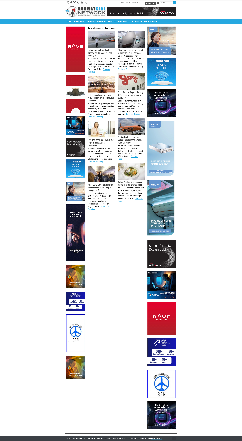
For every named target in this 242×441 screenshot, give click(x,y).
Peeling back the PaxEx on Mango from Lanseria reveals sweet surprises (130, 139)
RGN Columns (101, 21)
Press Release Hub (136, 21)
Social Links (151, 3)
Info (158, 3)
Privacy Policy (136, 2)
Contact (128, 2)
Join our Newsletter (150, 21)
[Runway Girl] (85, 16)
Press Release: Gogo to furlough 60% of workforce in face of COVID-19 (131, 94)
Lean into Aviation (79, 21)
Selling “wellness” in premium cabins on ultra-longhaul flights (130, 183)
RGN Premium (122, 21)
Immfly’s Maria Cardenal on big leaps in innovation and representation (100, 142)
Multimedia (90, 21)
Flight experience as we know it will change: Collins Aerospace (130, 51)
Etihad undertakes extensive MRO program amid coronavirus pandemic (101, 97)
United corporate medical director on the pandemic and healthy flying (100, 52)
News (69, 21)
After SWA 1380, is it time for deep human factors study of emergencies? (100, 187)
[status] (174, 438)
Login (122, 2)
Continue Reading (125, 69)
